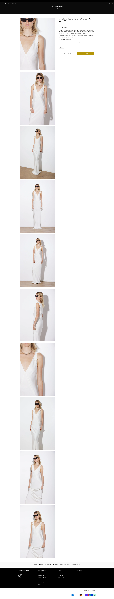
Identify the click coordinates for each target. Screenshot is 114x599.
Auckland (20, 575)
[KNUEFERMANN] (57, 8)
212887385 (22, 579)
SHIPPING (40, 579)
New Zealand (20, 577)
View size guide (63, 27)
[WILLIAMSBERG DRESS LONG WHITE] (37, 44)
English (85, 590)
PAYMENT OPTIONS (42, 577)
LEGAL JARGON (61, 577)
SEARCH (39, 572)
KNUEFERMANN (24, 594)
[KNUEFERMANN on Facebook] (2, 3)
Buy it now (85, 53)
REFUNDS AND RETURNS (43, 582)
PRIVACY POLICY (61, 575)
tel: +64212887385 (12, 3)
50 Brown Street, (21, 573)
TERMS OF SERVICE (62, 572)
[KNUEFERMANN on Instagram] (4, 3)
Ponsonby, (20, 574)
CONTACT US (40, 584)
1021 (19, 576)
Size (60, 45)
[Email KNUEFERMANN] (6, 3)
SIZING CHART (41, 575)
